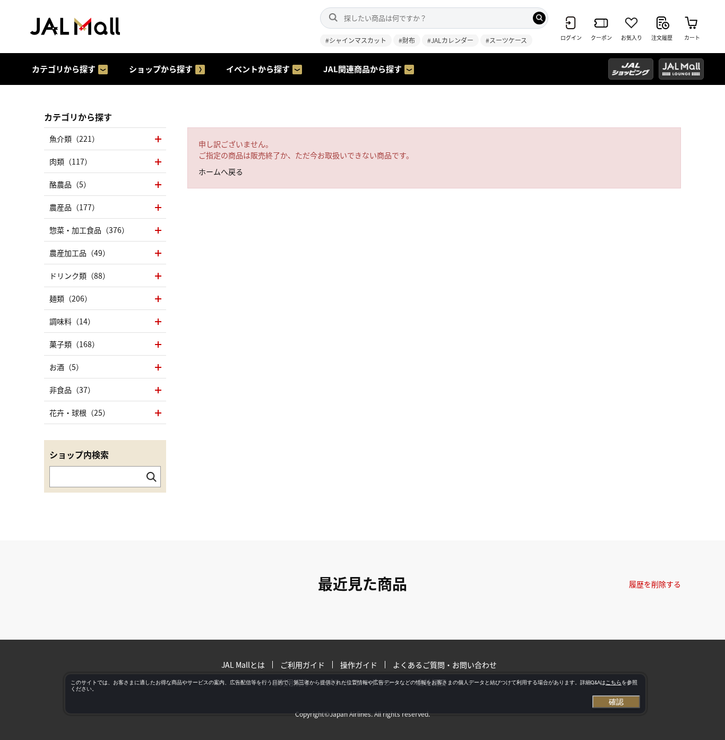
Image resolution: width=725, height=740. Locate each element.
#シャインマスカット (355, 40)
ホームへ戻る (220, 171)
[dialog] (355, 693)
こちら (614, 682)
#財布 (407, 40)
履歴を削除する (655, 584)
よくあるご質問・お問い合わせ (445, 664)
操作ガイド (358, 664)
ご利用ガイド (302, 664)
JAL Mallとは (243, 664)
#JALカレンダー (450, 40)
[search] (539, 18)
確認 (616, 702)
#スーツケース (506, 40)
